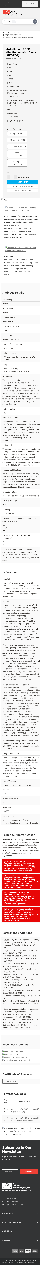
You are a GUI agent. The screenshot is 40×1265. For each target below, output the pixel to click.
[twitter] (6, 1194)
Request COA (10, 1081)
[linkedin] (10, 1194)
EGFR (4, 793)
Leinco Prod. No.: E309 (20, 219)
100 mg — (17, 162)
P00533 (5, 811)
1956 (4, 802)
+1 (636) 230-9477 (10, 1198)
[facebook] (3, 1194)
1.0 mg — (17, 134)
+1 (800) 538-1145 (10, 1201)
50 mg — (17, 154)
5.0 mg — (17, 140)
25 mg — (17, 146)
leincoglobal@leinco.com (12, 1204)
